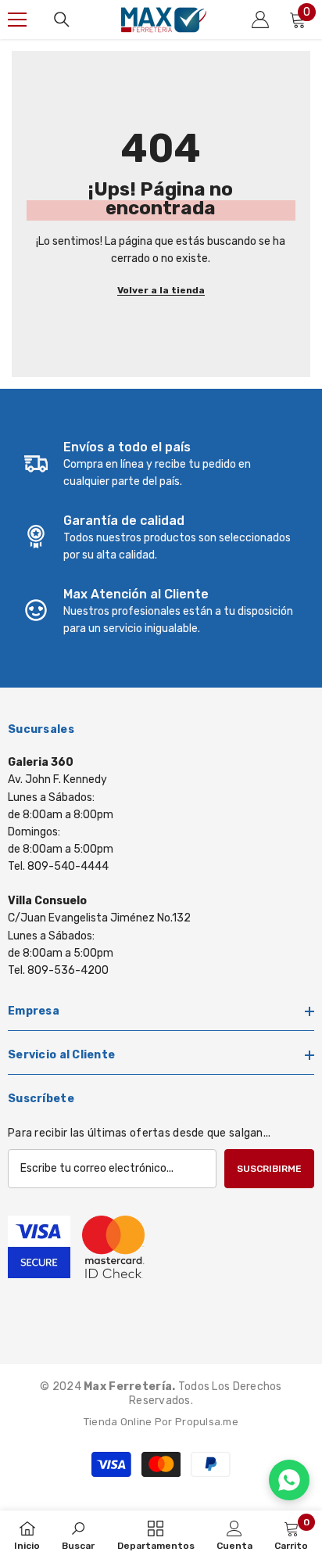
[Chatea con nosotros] (289, 1480)
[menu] (17, 19)
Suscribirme (269, 1168)
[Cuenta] (260, 19)
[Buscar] (61, 19)
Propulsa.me (206, 1422)
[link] (161, 464)
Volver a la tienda (161, 290)
